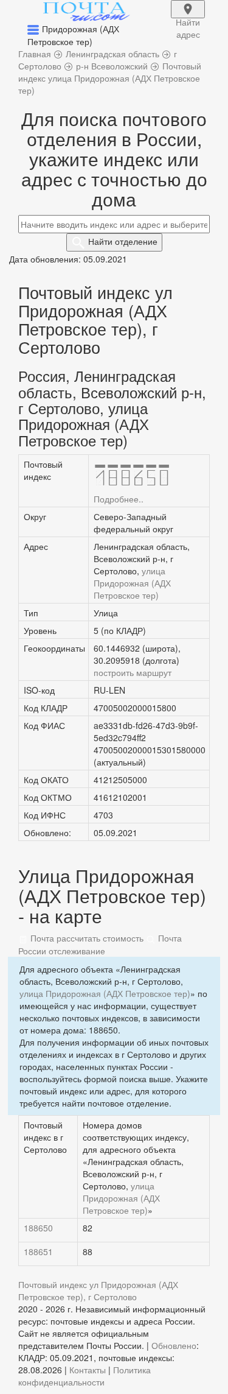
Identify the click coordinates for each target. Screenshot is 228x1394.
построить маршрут (132, 672)
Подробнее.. (118, 499)
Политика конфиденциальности (84, 1376)
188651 (38, 1251)
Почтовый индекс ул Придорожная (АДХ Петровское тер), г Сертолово (98, 1290)
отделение (122, 241)
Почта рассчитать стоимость (85, 938)
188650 (38, 1228)
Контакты (87, 1370)
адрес (188, 17)
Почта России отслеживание (100, 944)
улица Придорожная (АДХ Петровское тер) (132, 583)
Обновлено (173, 1345)
